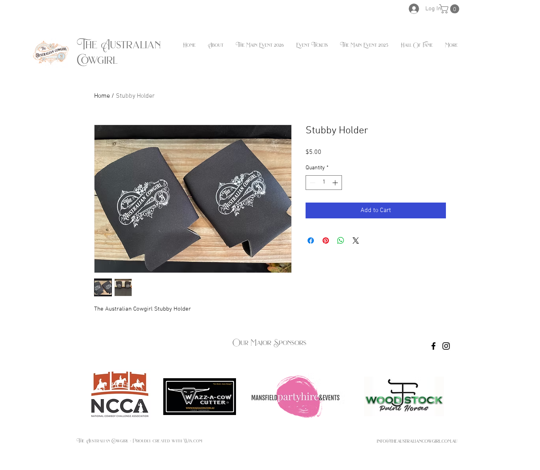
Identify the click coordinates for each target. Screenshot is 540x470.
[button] (450, 8)
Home (102, 96)
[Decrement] (312, 183)
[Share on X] (356, 240)
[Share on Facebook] (310, 240)
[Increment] (336, 183)
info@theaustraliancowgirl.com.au (417, 441)
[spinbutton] (324, 183)
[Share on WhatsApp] (341, 240)
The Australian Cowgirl (119, 52)
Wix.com (192, 441)
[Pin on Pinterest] (325, 240)
